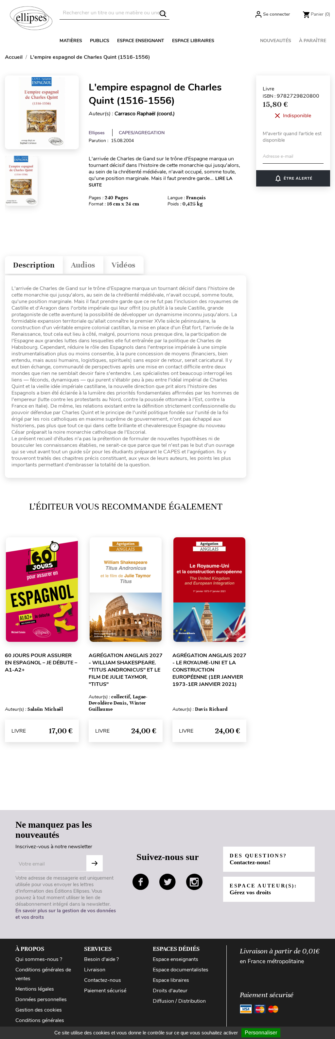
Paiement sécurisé (105, 990)
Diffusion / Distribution (179, 1001)
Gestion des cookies (38, 1010)
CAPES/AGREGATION (142, 133)
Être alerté (293, 178)
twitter (167, 882)
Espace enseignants (175, 959)
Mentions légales (34, 989)
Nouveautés (275, 41)
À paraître (312, 41)
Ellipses (97, 133)
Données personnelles (41, 999)
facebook (140, 882)
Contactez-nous (102, 980)
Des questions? (258, 859)
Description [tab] (34, 265)
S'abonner (94, 863)
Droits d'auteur (170, 990)
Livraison (94, 969)
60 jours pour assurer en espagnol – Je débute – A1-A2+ (41, 663)
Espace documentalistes (180, 969)
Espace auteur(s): (263, 889)
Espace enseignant (140, 41)
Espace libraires (193, 41)
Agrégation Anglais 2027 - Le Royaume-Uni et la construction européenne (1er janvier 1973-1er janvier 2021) (209, 670)
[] (163, 13)
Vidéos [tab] (123, 265)
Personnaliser (261, 1032)
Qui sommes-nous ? (38, 959)
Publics (99, 41)
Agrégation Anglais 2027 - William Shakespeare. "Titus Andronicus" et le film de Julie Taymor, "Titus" (126, 670)
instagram (194, 882)
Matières (71, 41)
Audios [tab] (83, 265)
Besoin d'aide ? (101, 959)
